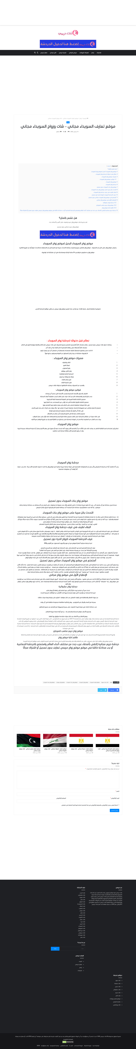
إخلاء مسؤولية (45, 1045)
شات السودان (81, 926)
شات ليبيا (83, 921)
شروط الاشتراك (87, 1045)
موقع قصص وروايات (115, 998)
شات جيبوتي (81, 933)
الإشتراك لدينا (96, 1045)
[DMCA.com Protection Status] (68, 1042)
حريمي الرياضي (73, 52)
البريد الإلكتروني (114, 798)
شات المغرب (82, 908)
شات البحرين (82, 915)
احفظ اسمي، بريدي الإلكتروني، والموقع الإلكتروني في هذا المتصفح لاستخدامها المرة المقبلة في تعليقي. (89, 805)
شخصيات (99, 52)
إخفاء (109, 166)
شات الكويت (82, 917)
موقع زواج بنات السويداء (71, 682)
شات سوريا (82, 897)
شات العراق (82, 901)
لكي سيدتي (53, 52)
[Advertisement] (68, 13)
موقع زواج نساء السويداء (49, 682)
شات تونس (82, 910)
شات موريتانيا (81, 935)
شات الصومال (81, 928)
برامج (92, 52)
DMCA (38, 1045)
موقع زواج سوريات (60, 682)
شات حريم (117, 992)
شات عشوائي (116, 989)
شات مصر (82, 937)
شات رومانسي (116, 1005)
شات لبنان (82, 899)
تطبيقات (80, 970)
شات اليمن (82, 924)
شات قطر (82, 913)
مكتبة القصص (116, 1001)
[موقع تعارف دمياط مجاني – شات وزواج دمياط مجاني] (81, 740)
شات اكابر (118, 995)
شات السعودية (81, 904)
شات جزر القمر (81, 930)
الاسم (117, 791)
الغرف (80, 961)
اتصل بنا (71, 1045)
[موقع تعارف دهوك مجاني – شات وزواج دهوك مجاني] (55, 740)
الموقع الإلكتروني (61, 798)
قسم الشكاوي (64, 1045)
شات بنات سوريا (104, 682)
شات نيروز (118, 980)
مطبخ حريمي (43, 52)
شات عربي (117, 986)
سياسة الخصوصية (54, 1045)
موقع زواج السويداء (83, 682)
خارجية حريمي (62, 52)
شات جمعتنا (117, 983)
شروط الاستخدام (78, 1045)
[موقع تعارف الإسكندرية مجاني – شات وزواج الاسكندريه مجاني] (107, 740)
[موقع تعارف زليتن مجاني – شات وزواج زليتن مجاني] (28, 740)
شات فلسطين (81, 895)
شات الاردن (82, 893)
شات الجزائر (82, 906)
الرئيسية (85, 118)
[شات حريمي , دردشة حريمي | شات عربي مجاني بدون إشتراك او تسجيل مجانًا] (68, 33)
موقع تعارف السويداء (95, 682)
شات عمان (82, 919)
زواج (80, 118)
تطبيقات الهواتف (84, 52)
